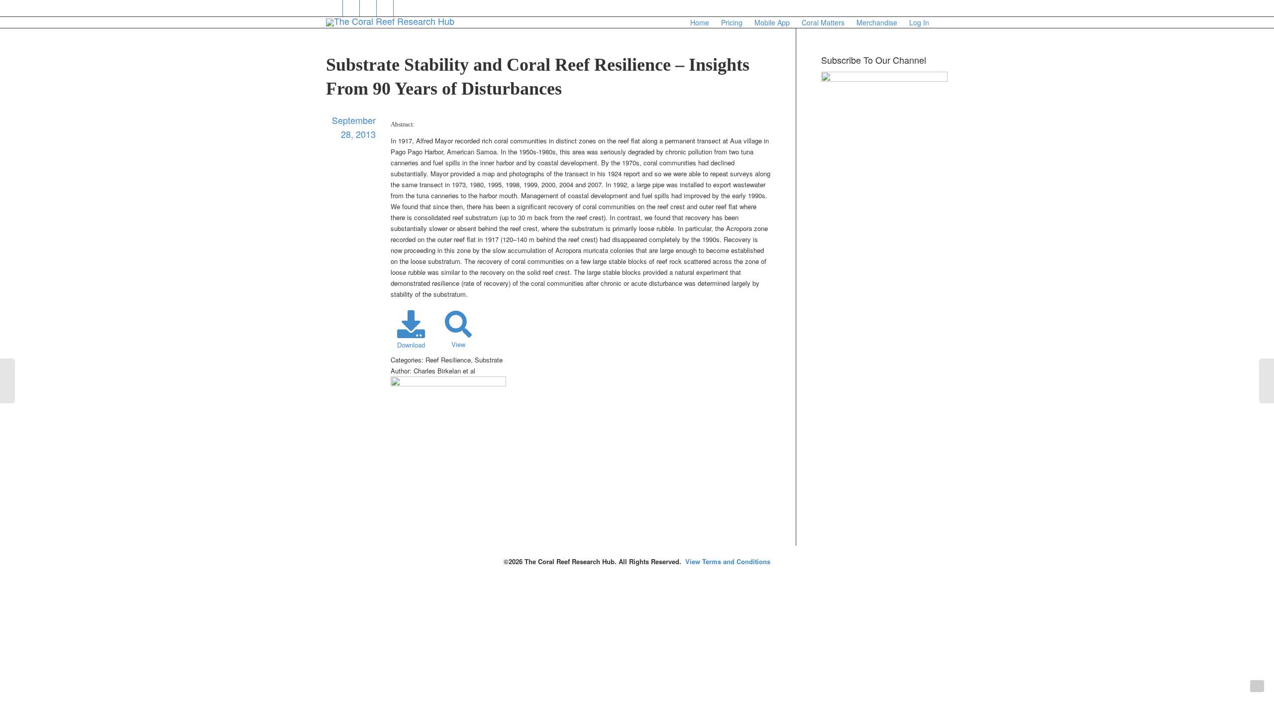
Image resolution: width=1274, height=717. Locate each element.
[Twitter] (334, 8)
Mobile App (772, 22)
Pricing (732, 22)
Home (699, 22)
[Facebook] (351, 8)
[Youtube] (385, 8)
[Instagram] (402, 8)
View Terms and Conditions (727, 561)
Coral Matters (823, 22)
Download (411, 345)
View (458, 344)
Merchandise (876, 22)
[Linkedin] (368, 8)
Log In (919, 22)
